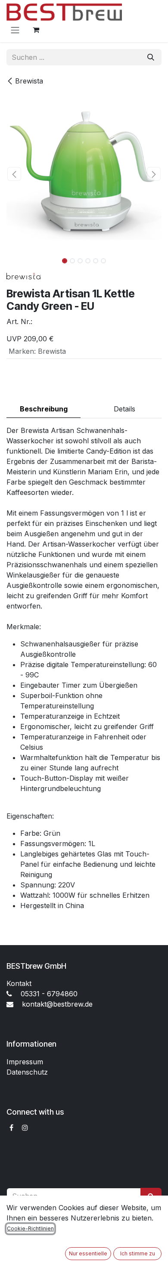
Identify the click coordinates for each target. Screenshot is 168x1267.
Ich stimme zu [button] (137, 1253)
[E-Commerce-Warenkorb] (35, 29)
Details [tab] (124, 409)
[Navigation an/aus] (15, 30)
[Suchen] (151, 57)
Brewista (29, 81)
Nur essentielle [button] (88, 1253)
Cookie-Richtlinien (30, 1228)
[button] (14, 174)
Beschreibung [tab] (44, 409)
